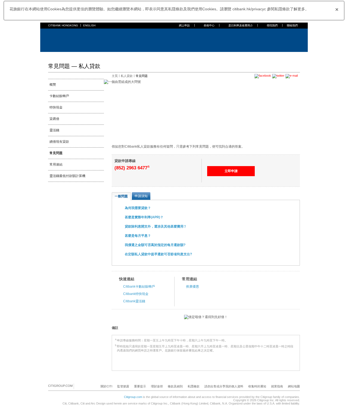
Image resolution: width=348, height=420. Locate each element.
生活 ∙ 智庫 (212, 55)
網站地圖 (294, 386)
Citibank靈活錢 (134, 301)
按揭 (94, 55)
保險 (122, 55)
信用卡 (81, 55)
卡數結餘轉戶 (59, 96)
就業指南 (277, 386)
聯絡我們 (292, 25)
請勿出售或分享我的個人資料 (223, 386)
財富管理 (136, 55)
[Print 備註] (296, 328)
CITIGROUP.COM (60, 385)
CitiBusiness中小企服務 (182, 55)
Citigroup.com (133, 397)
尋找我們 (272, 25)
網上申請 (184, 25)
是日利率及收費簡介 (240, 25)
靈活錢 (54, 130)
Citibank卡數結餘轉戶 (139, 286)
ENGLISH (89, 25)
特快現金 (56, 107)
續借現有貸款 (59, 142)
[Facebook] (78, 386)
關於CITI (106, 386)
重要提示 (140, 386)
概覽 (52, 84)
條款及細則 (175, 386)
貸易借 (54, 119)
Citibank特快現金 (135, 294)
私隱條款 (194, 386)
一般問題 (121, 196)
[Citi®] (66, 40)
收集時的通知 (257, 386)
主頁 (51, 55)
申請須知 (141, 196)
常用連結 (56, 164)
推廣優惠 (192, 286)
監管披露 (123, 386)
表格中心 (209, 25)
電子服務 (153, 55)
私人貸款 (107, 55)
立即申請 (231, 171)
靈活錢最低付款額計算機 (67, 176)
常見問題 (56, 153)
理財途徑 (157, 386)
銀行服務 (65, 55)
